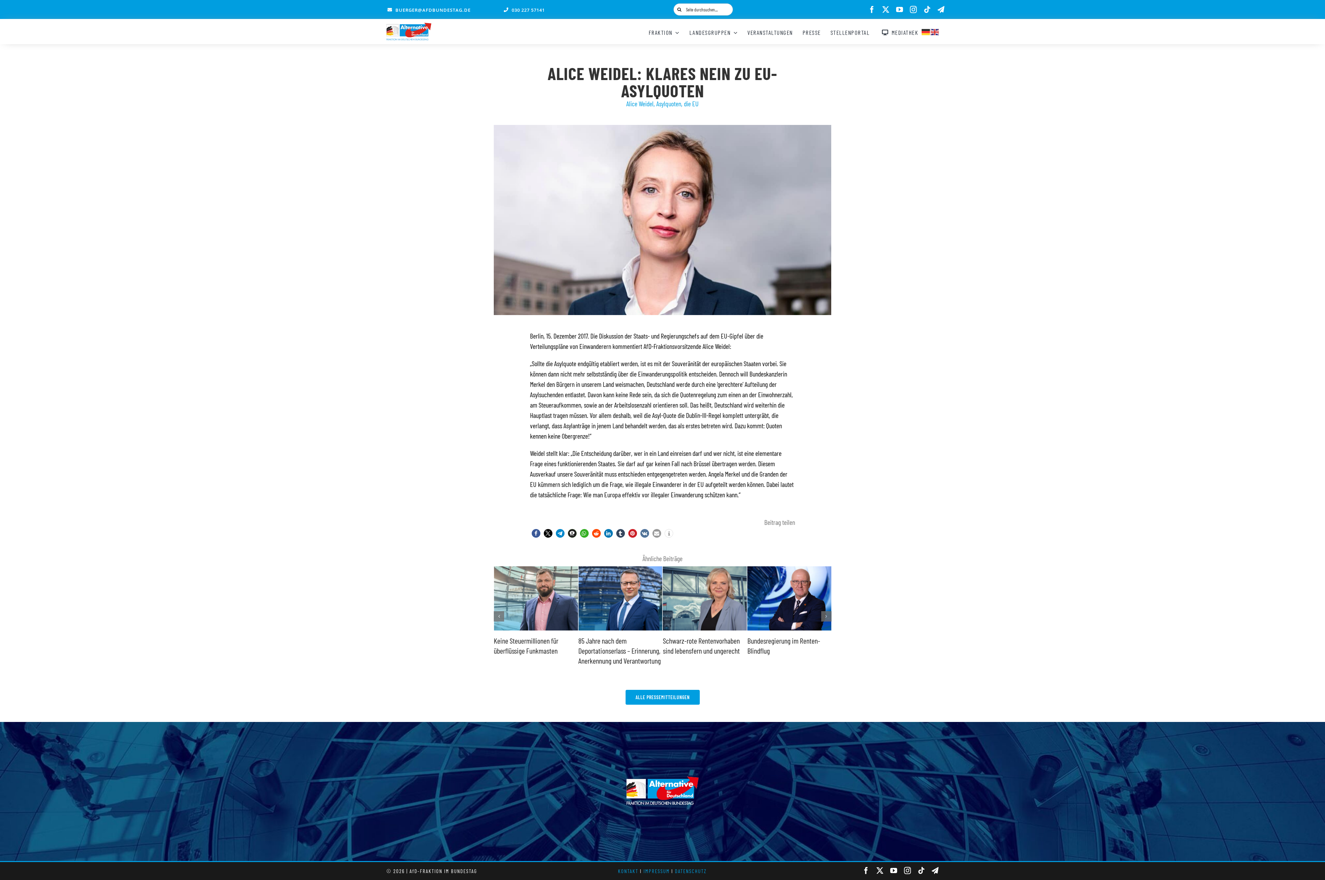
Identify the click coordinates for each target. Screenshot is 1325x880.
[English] (935, 31)
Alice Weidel (640, 103)
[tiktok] (927, 9)
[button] (536, 533)
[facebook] (871, 9)
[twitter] (885, 9)
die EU (691, 103)
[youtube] (899, 9)
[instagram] (913, 9)
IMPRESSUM (657, 871)
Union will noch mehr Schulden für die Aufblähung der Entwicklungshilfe (786, 650)
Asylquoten (668, 103)
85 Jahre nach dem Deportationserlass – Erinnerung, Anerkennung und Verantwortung (535, 650)
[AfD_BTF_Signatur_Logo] (408, 26)
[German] (926, 31)
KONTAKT (628, 871)
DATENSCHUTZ (691, 871)
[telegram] (941, 9)
